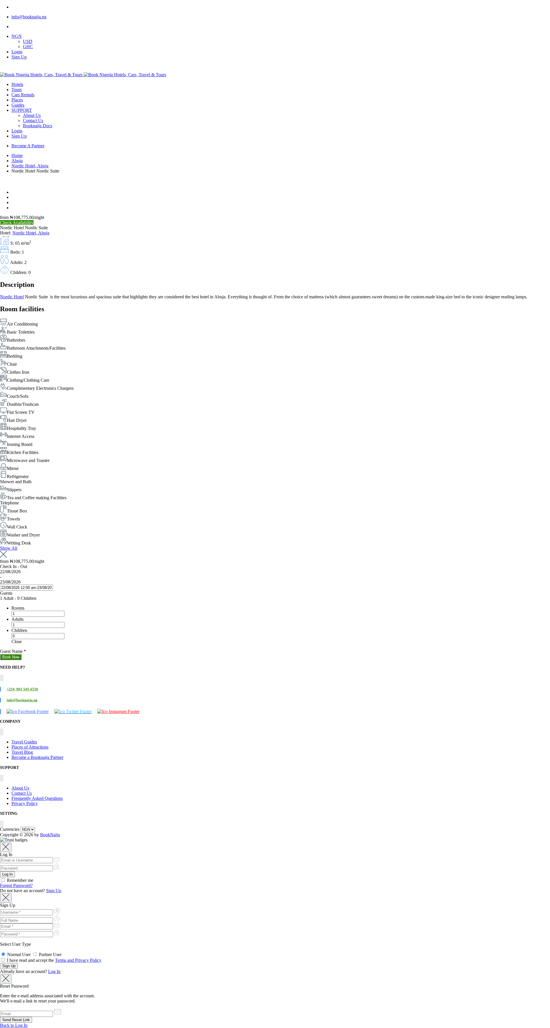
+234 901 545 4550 (22, 689)
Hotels (17, 84)
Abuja (17, 160)
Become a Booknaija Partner (37, 757)
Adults (17, 619)
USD (27, 41)
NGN (16, 36)
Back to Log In (14, 1025)
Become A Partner (27, 145)
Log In (54, 971)
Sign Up (19, 56)
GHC (28, 46)
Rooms (17, 608)
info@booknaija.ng (28, 16)
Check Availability (17, 222)
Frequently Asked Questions (37, 798)
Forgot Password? (16, 885)
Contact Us (33, 120)
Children (19, 630)
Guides (17, 105)
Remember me (19, 880)
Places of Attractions (29, 747)
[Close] (5, 847)
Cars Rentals (22, 94)
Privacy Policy (24, 803)
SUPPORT (21, 110)
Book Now (10, 657)
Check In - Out (13, 566)
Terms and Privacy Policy (78, 960)
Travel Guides (24, 741)
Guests (6, 593)
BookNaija (50, 834)
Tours (16, 89)
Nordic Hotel (12, 296)
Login (16, 51)
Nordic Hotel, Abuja (29, 165)
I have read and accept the (53, 960)
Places (17, 99)
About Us (32, 115)
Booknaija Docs (37, 125)
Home (17, 155)
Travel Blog (22, 752)
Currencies (9, 829)
